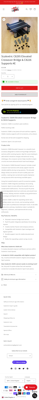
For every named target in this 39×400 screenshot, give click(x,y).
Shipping (9, 70)
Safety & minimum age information (14, 302)
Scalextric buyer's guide (10, 306)
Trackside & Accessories (10, 326)
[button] (4, 9)
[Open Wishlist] (31, 9)
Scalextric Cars (8, 322)
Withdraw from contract (1, 200)
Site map (6, 334)
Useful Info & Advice (9, 310)
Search (6, 314)
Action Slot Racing (21, 396)
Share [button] (5, 285)
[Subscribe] (30, 356)
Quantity (3, 73)
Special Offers (8, 330)
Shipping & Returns (9, 318)
